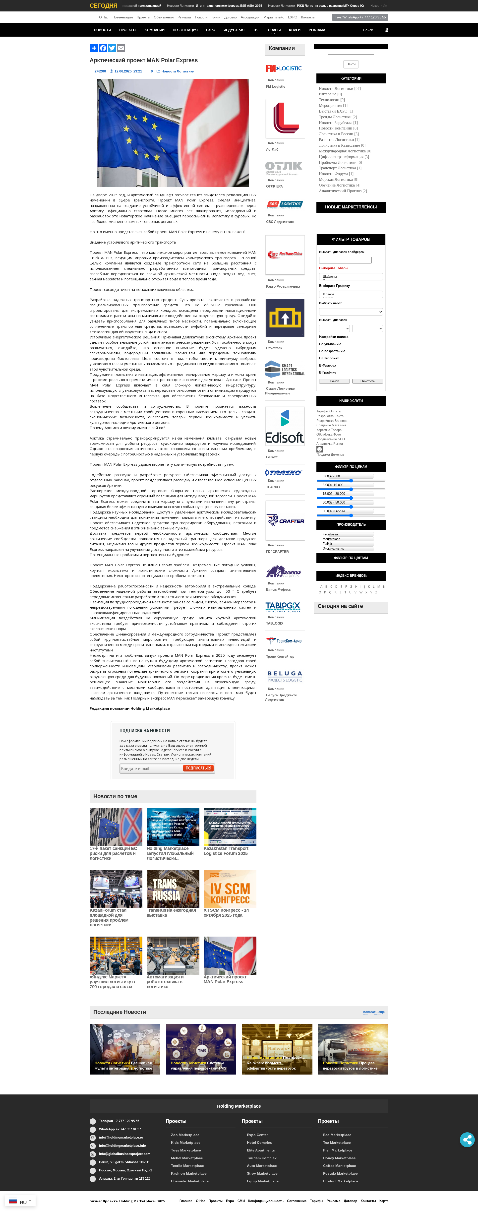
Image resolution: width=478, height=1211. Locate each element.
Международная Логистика (342, 151)
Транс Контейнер (280, 656)
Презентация (123, 17)
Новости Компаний (335, 128)
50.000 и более (334, 511)
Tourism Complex (262, 1158)
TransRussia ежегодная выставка (171, 913)
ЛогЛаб (271, 149)
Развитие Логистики (336, 139)
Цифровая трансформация (341, 157)
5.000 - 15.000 (333, 485)
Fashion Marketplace (189, 1173)
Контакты (308, 17)
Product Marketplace (340, 1181)
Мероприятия (330, 105)
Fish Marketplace (337, 1150)
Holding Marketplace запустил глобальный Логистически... (170, 853)
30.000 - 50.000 (334, 502)
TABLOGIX (274, 623)
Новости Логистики (199, 5)
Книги (216, 17)
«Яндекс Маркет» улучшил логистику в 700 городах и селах (112, 981)
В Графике (327, 372)
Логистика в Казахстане (339, 145)
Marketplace (331, 539)
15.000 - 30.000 (334, 494)
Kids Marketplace (185, 1143)
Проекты (143, 17)
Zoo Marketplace (185, 1135)
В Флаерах (327, 365)
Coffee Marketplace (339, 1166)
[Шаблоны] (351, 277)
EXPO (292, 17)
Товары (273, 30)
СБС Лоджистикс (280, 222)
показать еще (374, 1012)
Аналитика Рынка (329, 444)
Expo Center (257, 1135)
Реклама (184, 17)
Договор (230, 17)
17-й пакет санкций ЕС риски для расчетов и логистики (113, 853)
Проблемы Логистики (338, 162)
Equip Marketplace (263, 1181)
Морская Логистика (336, 179)
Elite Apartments (261, 1150)
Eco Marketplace (337, 1135)
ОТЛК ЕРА (274, 186)
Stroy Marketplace (262, 1173)
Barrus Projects (278, 589)
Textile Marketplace (187, 1166)
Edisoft (271, 457)
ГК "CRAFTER (277, 552)
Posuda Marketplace (340, 1173)
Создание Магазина (331, 425)
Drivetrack (273, 348)
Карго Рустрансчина (282, 286)
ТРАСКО (272, 487)
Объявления (164, 17)
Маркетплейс (273, 17)
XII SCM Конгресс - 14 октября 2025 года (226, 913)
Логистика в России (336, 134)
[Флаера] (351, 294)
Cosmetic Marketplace (190, 1181)
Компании (154, 30)
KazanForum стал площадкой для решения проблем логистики (109, 917)
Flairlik (327, 544)
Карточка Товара (329, 430)
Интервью (327, 94)
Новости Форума (333, 174)
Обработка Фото (328, 434)
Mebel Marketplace (187, 1158)
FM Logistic (275, 86)
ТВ (255, 30)
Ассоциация (250, 17)
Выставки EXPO (333, 111)
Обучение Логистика (337, 185)
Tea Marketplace (337, 1143)
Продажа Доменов (330, 454)
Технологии (329, 100)
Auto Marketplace (262, 1166)
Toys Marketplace (186, 1150)
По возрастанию (332, 351)
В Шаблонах (329, 358)
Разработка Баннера (331, 421)
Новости (201, 17)
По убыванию (330, 344)
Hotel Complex (259, 1143)
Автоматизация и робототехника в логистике (165, 981)
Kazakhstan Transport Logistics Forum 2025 (226, 851)
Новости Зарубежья (335, 123)
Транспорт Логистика (337, 168)
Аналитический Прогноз (340, 191)
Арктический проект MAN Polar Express (225, 979)
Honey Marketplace (339, 1158)
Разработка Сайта (330, 416)
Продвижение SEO (330, 439)
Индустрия (234, 30)
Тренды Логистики (335, 117)
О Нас (104, 17)
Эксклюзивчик (333, 548)
